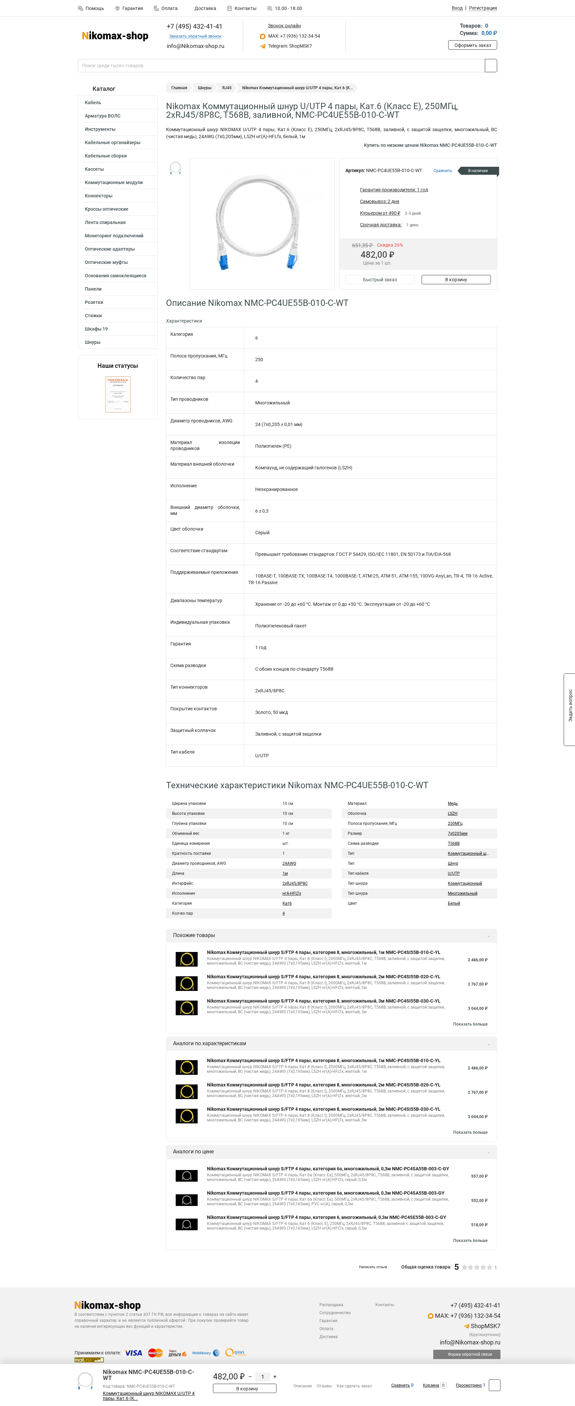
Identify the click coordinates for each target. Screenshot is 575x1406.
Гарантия (132, 8)
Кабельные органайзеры (112, 142)
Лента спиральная (105, 222)
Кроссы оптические (106, 209)
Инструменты (100, 129)
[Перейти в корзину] (453, 30)
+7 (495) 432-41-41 (194, 26)
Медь (453, 803)
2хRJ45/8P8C (295, 883)
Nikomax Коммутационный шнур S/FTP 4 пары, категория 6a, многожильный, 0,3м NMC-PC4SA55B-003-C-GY (328, 1168)
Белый (454, 903)
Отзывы (324, 1386)
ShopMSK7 (485, 1325)
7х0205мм (458, 833)
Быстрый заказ (380, 279)
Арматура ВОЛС (102, 115)
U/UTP (454, 873)
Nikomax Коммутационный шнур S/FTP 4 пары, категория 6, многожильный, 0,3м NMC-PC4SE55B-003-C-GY (326, 1217)
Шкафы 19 (96, 329)
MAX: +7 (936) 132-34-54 (293, 36)
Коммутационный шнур (470, 853)
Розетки (94, 302)
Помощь (95, 8)
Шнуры (92, 342)
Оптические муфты (106, 262)
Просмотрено (469, 1385)
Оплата (169, 8)
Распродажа (331, 1304)
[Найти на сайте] (491, 65)
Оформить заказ (473, 45)
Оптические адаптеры (110, 249)
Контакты (246, 8)
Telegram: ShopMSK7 (289, 46)
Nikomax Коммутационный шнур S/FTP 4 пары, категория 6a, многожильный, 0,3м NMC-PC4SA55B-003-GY (326, 1193)
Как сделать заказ (354, 1386)
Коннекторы (98, 195)
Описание (302, 1386)
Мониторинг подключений (114, 235)
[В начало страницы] (494, 1385)
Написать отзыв (373, 1267)
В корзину (456, 279)
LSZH (453, 813)
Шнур (453, 863)
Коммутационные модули (114, 182)
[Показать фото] (176, 168)
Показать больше (470, 1024)
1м (285, 873)
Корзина (431, 1385)
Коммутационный (465, 883)
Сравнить (400, 1385)
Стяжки (93, 315)
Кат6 (287, 903)
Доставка (205, 8)
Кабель (93, 102)
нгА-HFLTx (292, 893)
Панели (93, 289)
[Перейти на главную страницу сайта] (115, 36)
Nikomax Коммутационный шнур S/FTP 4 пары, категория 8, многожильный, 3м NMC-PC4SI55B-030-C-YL (324, 1001)
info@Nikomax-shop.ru (469, 1342)
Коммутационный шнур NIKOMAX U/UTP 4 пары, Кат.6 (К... (149, 1396)
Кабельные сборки (106, 155)
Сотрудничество (335, 1312)
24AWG (289, 863)
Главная (179, 88)
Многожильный (463, 893)
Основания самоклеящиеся (115, 275)
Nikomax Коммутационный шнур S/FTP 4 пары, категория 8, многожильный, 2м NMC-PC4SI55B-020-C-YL (324, 976)
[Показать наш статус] (118, 394)
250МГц (455, 823)
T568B (454, 843)
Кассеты (94, 169)
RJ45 (227, 88)
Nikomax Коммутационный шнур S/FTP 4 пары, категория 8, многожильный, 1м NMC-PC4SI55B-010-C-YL (324, 952)
